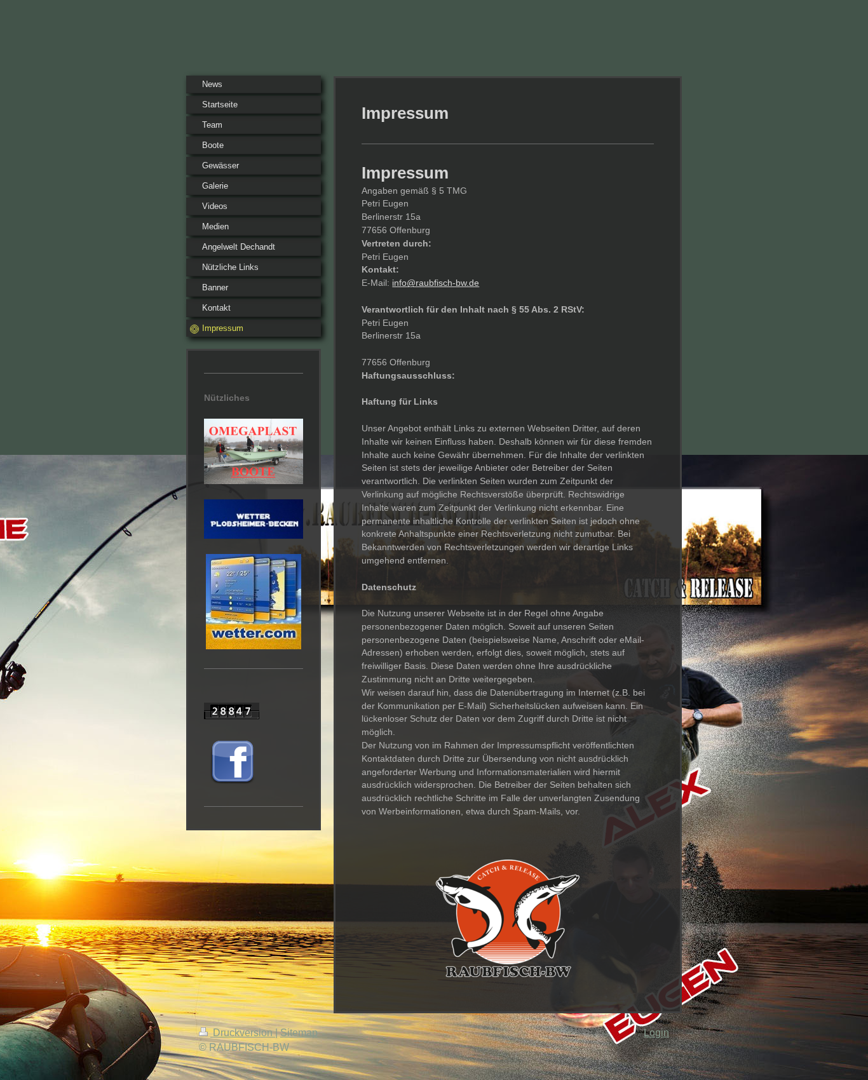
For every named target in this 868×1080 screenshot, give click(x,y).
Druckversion (242, 1032)
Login (656, 1032)
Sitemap (299, 1032)
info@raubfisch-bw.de (435, 283)
